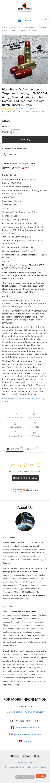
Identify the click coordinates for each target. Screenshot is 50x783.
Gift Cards (35, 436)
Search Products (15, 417)
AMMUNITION (30, 27)
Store (4, 27)
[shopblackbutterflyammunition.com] (25, 7)
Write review (20, 109)
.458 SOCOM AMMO (28, 30)
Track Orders (15, 427)
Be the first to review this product (25, 471)
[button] (11, 154)
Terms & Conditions (25, 762)
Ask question (31, 109)
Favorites (34, 427)
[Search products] (45, 19)
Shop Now (16, 27)
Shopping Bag (15, 436)
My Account (35, 417)
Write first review (26, 478)
